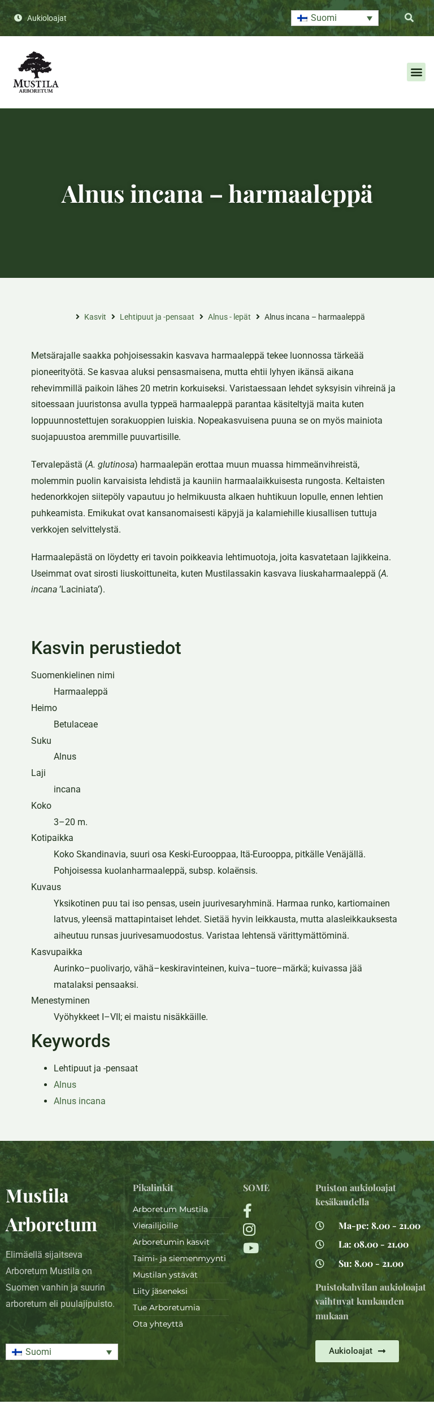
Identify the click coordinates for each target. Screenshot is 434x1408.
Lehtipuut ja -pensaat (157, 316)
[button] (335, 18)
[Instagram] (272, 1229)
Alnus (65, 1084)
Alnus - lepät (229, 316)
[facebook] (272, 1211)
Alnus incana (80, 1101)
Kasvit (95, 316)
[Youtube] (272, 1248)
